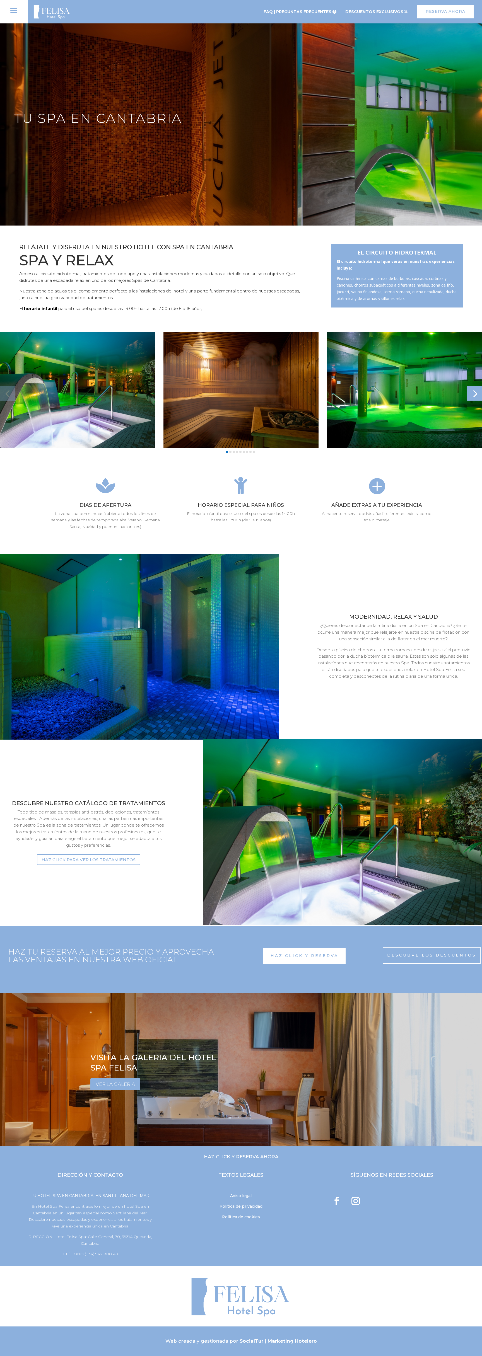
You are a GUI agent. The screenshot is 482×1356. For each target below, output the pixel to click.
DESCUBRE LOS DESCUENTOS (431, 955)
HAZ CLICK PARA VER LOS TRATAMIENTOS (89, 859)
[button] (7, 393)
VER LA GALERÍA (115, 1084)
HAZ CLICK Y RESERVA (304, 955)
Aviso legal (241, 1195)
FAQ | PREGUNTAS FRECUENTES (297, 11)
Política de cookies (241, 1216)
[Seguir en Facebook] (336, 1201)
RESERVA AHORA (445, 11)
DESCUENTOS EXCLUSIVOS (374, 11)
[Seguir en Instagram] (355, 1201)
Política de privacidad (241, 1206)
